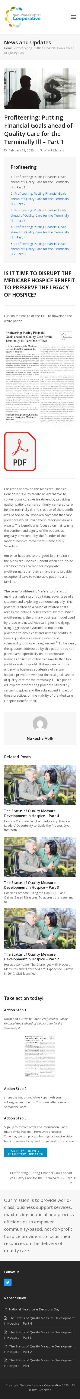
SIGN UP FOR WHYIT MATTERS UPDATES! (25, 1152)
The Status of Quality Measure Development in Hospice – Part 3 (31, 885)
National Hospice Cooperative (40, 1385)
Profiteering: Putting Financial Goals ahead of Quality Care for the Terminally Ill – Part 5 (40, 248)
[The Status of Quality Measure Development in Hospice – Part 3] (40, 856)
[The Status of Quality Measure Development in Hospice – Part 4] (40, 785)
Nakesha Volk (40, 738)
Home (8, 48)
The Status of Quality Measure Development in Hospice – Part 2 (31, 956)
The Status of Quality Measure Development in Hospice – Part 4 (31, 813)
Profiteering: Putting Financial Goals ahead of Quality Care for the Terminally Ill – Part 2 (40, 198)
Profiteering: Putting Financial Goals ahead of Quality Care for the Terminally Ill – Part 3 (40, 215)
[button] (73, 17)
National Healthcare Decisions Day (34, 1309)
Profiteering (24, 167)
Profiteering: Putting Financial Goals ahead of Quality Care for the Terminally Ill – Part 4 (40, 232)
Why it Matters (54, 150)
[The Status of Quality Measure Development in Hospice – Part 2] (40, 928)
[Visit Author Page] (40, 723)
